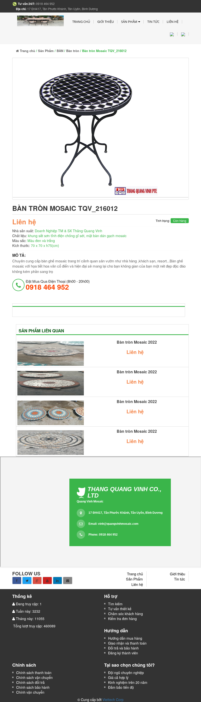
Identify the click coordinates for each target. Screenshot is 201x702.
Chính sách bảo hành (33, 687)
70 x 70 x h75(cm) (45, 245)
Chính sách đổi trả (30, 682)
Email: (113, 524)
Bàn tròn (72, 50)
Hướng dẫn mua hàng (125, 638)
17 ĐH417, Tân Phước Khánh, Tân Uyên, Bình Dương (125, 512)
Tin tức (153, 21)
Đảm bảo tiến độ (121, 687)
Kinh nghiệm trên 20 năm (127, 682)
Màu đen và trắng (41, 240)
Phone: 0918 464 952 (103, 534)
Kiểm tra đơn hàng (122, 618)
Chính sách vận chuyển (34, 677)
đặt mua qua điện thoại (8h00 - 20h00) (58, 285)
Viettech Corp (113, 699)
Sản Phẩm (129, 21)
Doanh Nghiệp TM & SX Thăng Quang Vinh (68, 230)
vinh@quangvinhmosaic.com (118, 524)
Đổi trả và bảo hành (123, 648)
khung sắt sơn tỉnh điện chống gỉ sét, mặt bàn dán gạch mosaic (77, 235)
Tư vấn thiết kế (119, 608)
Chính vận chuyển (30, 692)
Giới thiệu (105, 21)
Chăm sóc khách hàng (125, 613)
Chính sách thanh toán (33, 672)
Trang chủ (81, 21)
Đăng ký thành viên (123, 652)
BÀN (60, 50)
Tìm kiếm (115, 603)
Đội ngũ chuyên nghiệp (126, 672)
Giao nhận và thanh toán (127, 643)
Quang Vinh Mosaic (90, 501)
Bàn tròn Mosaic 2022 (137, 342)
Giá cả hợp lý (118, 677)
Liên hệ (172, 21)
